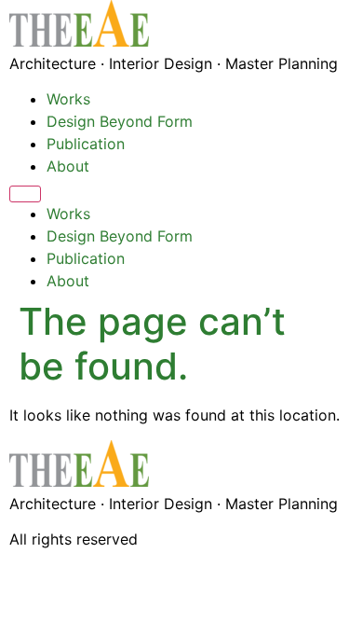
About (68, 166)
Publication (86, 143)
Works (68, 99)
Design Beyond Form (120, 121)
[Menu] (25, 194)
